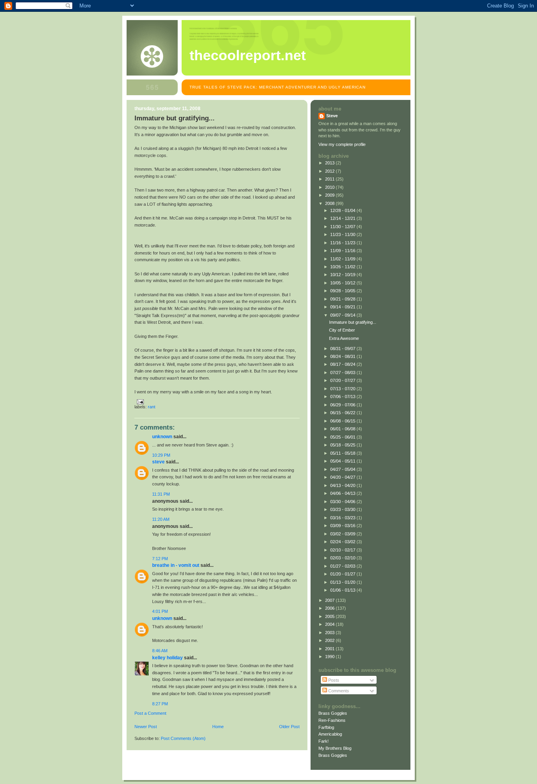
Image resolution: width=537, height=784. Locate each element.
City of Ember (342, 330)
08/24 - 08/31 (343, 356)
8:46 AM (159, 650)
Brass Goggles (332, 713)
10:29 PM (161, 455)
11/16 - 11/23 (343, 242)
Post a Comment (150, 713)
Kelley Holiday (167, 657)
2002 (330, 640)
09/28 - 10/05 (343, 290)
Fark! (323, 741)
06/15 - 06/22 (343, 412)
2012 (330, 171)
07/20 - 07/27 (343, 380)
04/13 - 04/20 (343, 485)
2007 (330, 600)
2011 (330, 179)
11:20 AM (160, 519)
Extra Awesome (344, 338)
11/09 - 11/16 (343, 250)
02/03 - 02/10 (343, 557)
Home (218, 726)
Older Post (289, 726)
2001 (330, 648)
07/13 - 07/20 (343, 388)
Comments (338, 690)
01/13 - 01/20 (343, 582)
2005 (330, 616)
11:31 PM (161, 494)
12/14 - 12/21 (343, 218)
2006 (330, 608)
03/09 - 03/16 (343, 525)
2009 (330, 195)
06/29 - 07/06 (343, 404)
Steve (158, 462)
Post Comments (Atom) (183, 738)
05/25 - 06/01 (343, 437)
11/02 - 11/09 (343, 258)
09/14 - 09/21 (343, 306)
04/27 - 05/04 (343, 469)
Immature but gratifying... (352, 322)
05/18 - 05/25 (343, 445)
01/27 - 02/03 (343, 566)
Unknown (162, 436)
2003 (330, 632)
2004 (330, 624)
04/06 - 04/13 (343, 493)
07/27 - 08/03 (343, 372)
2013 (330, 162)
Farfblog (326, 727)
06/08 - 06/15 (343, 421)
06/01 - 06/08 (343, 428)
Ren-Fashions (332, 720)
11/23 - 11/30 (343, 234)
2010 (330, 187)
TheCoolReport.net (247, 55)
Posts (333, 680)
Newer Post (145, 726)
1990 (330, 656)
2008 (330, 203)
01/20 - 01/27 (343, 574)
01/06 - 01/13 (343, 590)
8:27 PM (160, 703)
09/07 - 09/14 (343, 315)
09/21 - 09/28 (343, 299)
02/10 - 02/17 (343, 550)
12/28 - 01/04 (343, 210)
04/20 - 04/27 (343, 477)
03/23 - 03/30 (343, 509)
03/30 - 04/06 (343, 501)
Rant (151, 406)
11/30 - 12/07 (343, 226)
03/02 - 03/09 (343, 533)
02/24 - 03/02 (343, 541)
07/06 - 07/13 (343, 396)
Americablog (330, 734)
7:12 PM (160, 558)
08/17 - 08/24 (343, 364)
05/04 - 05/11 (343, 461)
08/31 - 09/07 (343, 348)
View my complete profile (342, 144)
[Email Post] (139, 401)
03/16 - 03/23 (343, 517)
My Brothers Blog (334, 748)
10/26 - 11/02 (343, 266)
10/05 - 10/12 (343, 282)
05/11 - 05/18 (343, 453)
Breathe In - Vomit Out (175, 565)
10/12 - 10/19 (343, 274)
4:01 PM (160, 611)
